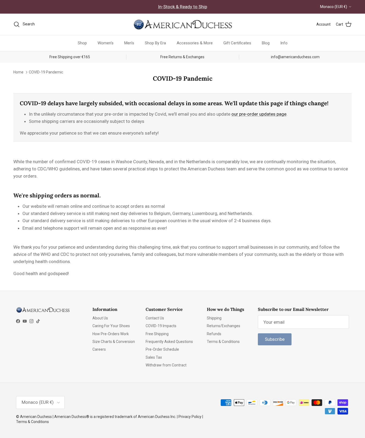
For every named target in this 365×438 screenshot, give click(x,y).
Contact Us (155, 318)
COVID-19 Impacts (161, 326)
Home (18, 72)
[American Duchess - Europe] (182, 24)
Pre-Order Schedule (162, 349)
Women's (106, 43)
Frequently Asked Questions (169, 341)
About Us (100, 318)
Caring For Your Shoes (111, 326)
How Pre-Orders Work (110, 334)
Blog (266, 43)
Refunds (214, 334)
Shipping (214, 318)
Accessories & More (195, 43)
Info (284, 43)
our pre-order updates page (258, 114)
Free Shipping (157, 334)
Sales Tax (154, 357)
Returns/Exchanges (223, 326)
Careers (99, 349)
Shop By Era (155, 43)
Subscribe (275, 339)
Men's (129, 43)
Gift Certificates (237, 43)
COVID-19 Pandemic (46, 72)
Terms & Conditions (223, 341)
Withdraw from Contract (166, 365)
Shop (82, 43)
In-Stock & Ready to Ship (182, 6)
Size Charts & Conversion (113, 341)
